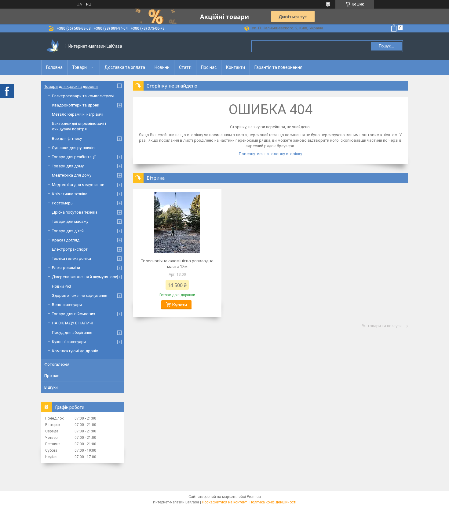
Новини (162, 67)
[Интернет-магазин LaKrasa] (53, 46)
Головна (54, 67)
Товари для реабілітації (74, 157)
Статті (185, 67)
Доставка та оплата (124, 67)
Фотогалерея (56, 364)
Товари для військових (73, 314)
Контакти (235, 67)
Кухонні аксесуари (69, 341)
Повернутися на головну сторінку (270, 153)
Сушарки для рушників (73, 147)
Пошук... (386, 46)
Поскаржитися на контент (224, 502)
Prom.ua (254, 497)
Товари (79, 67)
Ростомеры (63, 203)
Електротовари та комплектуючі (83, 96)
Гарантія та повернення (278, 67)
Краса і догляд (65, 240)
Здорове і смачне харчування (79, 295)
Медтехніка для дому (71, 175)
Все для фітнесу (67, 138)
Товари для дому (68, 166)
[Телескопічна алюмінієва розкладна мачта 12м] (177, 222)
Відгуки (51, 387)
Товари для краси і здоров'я (71, 86)
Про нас (209, 67)
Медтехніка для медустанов (78, 184)
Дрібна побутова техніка (74, 212)
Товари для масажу (70, 221)
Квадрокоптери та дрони (75, 105)
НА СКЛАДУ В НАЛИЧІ (72, 323)
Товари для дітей (68, 231)
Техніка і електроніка (71, 258)
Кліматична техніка (69, 194)
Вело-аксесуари (67, 304)
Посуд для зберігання (72, 332)
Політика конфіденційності (273, 502)
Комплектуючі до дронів (75, 351)
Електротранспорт (70, 249)
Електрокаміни (66, 267)
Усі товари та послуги (382, 326)
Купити (179, 304)
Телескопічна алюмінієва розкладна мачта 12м (177, 263)
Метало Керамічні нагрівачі (77, 114)
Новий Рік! (61, 286)
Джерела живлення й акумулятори (84, 277)
